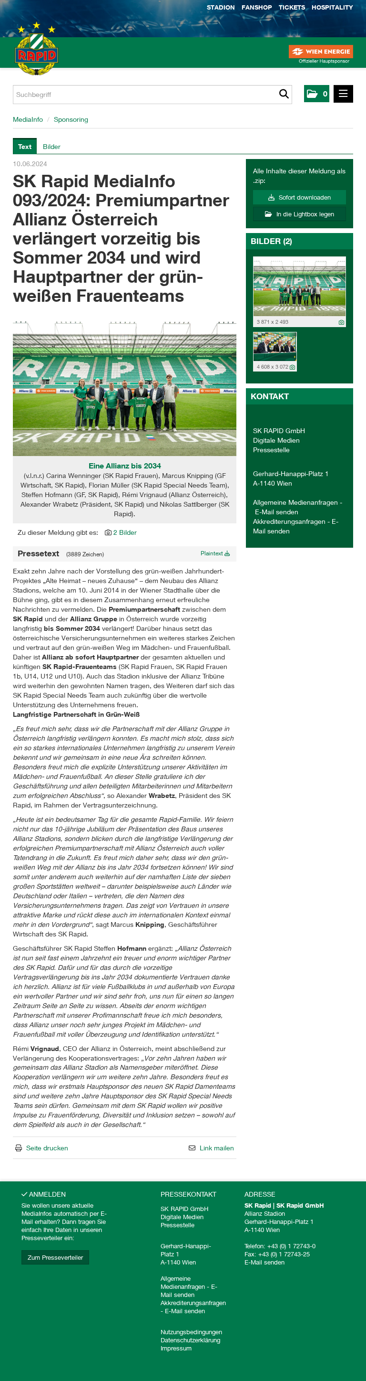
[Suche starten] (283, 94)
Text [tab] (24, 146)
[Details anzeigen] (341, 322)
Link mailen (217, 1148)
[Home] (24, 57)
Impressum (176, 1348)
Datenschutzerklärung (190, 1340)
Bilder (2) (271, 241)
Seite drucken (47, 1148)
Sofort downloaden (304, 197)
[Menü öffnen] (343, 94)
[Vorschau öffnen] (124, 384)
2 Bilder (125, 532)
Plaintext (212, 553)
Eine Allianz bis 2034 (125, 465)
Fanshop (257, 7)
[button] (316, 93)
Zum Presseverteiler (55, 1257)
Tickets (292, 7)
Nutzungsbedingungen (191, 1332)
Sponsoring (71, 119)
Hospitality (332, 7)
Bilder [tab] (52, 146)
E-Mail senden (276, 512)
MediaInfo (28, 119)
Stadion (221, 7)
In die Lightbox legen (304, 214)
